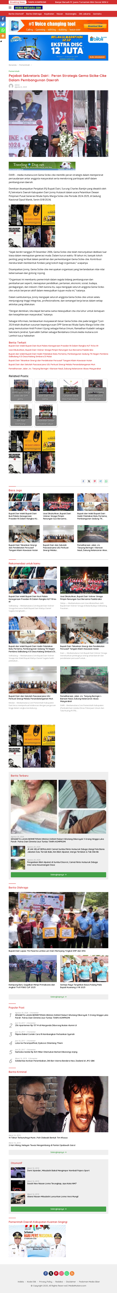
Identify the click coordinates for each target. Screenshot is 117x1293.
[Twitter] (3, 24)
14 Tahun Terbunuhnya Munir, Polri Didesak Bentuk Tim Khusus (38, 1137)
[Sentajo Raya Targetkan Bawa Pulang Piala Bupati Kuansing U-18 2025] (84, 968)
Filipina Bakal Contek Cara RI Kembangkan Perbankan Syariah (45, 1034)
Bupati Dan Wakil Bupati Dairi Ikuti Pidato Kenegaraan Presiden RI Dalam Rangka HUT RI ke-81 (53, 346)
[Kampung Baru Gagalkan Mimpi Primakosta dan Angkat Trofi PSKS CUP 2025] (33, 968)
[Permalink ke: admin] (11, 85)
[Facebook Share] (83, 481)
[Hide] (1, 41)
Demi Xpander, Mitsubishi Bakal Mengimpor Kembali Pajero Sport (58, 1170)
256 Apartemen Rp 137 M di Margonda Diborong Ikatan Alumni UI (46, 1025)
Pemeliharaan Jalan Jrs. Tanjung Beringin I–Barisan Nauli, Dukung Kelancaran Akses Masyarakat (55, 368)
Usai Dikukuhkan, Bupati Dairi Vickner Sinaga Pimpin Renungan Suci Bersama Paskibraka (51, 350)
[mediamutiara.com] (28, 7)
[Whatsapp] (3, 30)
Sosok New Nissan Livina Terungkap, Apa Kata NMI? (52, 1183)
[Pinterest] (56, 1273)
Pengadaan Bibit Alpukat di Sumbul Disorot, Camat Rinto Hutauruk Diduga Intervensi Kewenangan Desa (62, 863)
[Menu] (11, 7)
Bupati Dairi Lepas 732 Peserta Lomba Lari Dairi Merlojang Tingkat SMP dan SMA (47, 951)
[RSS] (72, 1273)
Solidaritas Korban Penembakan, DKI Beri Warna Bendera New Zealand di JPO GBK (55, 1061)
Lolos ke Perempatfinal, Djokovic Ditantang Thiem (39, 1043)
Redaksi (59, 1281)
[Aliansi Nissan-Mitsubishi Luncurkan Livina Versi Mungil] (18, 1198)
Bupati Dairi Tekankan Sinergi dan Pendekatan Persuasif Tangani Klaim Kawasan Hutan (50, 360)
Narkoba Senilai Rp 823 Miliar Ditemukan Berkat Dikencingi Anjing (46, 1052)
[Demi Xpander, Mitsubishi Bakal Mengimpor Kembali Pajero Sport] (18, 1172)
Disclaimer (71, 1281)
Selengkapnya (58, 874)
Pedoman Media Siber (89, 1281)
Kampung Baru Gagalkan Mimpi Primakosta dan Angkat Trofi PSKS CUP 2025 (32, 986)
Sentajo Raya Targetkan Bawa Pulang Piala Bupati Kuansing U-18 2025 (81, 986)
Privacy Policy (45, 1281)
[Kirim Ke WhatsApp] (106, 481)
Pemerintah (14, 71)
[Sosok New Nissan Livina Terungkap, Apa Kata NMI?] (18, 1185)
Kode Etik (31, 1281)
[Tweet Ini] (89, 481)
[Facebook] (3, 19)
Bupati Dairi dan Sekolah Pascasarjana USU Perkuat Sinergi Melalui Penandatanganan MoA (52, 364)
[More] (3, 36)
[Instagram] (61, 1273)
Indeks (21, 1281)
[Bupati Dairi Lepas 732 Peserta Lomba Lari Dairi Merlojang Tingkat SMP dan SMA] (58, 920)
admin (17, 85)
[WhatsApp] (66, 1273)
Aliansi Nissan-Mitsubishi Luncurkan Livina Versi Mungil (52, 1196)
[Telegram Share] (100, 481)
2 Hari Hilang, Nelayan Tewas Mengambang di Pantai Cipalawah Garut (42, 1145)
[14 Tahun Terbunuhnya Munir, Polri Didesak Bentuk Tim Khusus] (58, 1104)
